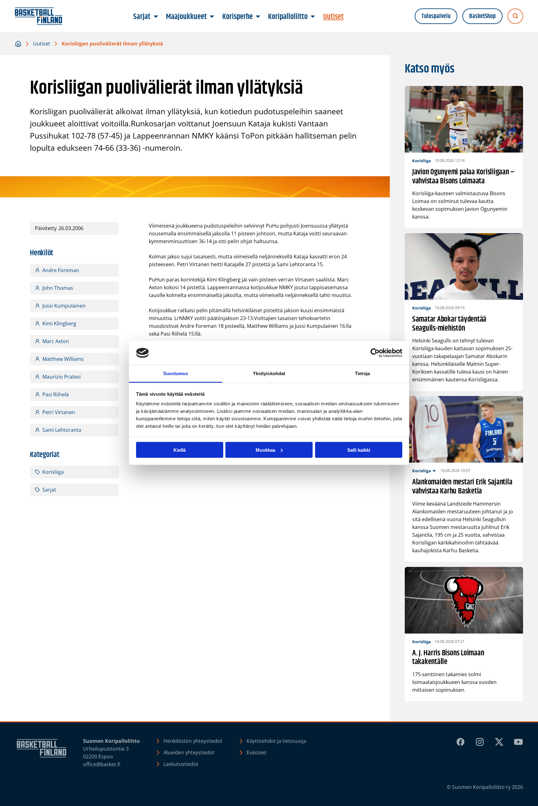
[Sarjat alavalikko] (155, 16)
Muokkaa (265, 449)
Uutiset (41, 43)
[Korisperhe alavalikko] (258, 16)
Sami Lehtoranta (61, 430)
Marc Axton (55, 341)
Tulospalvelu (436, 16)
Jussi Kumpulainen (64, 305)
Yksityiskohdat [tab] (269, 373)
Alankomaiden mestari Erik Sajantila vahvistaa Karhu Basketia (462, 487)
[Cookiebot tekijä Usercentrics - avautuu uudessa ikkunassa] (375, 353)
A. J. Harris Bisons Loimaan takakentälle (448, 658)
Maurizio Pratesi (61, 376)
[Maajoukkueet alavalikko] (212, 16)
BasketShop (482, 16)
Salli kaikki (358, 449)
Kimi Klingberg (59, 323)
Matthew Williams (63, 359)
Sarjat (49, 489)
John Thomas (57, 288)
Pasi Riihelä (55, 394)
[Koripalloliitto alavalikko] (313, 16)
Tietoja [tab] (362, 373)
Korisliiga (53, 472)
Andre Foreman (60, 270)
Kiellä (179, 449)
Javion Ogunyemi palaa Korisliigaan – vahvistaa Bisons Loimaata (463, 177)
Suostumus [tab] (175, 373)
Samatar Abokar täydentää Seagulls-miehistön (449, 324)
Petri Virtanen (58, 412)
